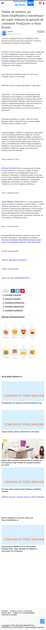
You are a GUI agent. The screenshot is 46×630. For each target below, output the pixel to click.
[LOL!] (32, 332)
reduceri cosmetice (13, 299)
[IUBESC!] (23, 332)
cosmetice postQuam (13, 311)
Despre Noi (6, 613)
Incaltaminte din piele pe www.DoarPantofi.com (22, 403)
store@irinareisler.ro (22, 278)
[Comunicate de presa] (23, 3)
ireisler (10, 31)
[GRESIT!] (14, 352)
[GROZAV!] (6, 332)
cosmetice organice (9, 61)
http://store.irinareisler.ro (18, 260)
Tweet (18, 291)
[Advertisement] (23, 579)
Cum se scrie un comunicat (21, 611)
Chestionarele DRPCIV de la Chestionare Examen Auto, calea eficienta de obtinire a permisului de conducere (19, 549)
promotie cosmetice (13, 295)
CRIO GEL (6, 85)
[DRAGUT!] (14, 332)
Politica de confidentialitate (24, 613)
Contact (5, 611)
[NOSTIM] (6, 352)
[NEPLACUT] (32, 352)
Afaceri (41, 31)
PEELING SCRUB (9, 168)
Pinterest (22, 291)
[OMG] (23, 352)
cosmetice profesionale (14, 303)
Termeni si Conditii (9, 615)
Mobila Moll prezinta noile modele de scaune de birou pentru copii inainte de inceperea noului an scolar (22, 462)
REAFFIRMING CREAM (11, 202)
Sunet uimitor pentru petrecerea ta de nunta (20, 432)
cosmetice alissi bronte (14, 307)
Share (13, 291)
